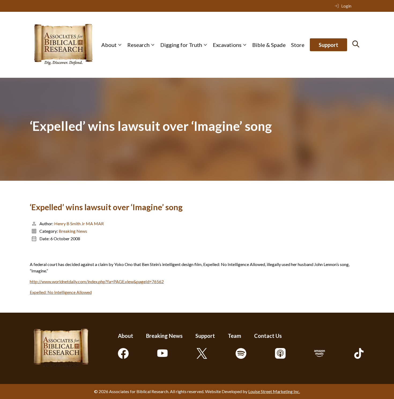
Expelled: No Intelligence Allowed (61, 292)
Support (328, 45)
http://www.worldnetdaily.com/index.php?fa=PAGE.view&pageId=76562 (97, 281)
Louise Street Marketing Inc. (274, 391)
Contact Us (268, 335)
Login (346, 5)
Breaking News (73, 231)
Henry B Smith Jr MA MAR (79, 223)
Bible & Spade (269, 45)
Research (138, 45)
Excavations (227, 45)
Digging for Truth (181, 45)
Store (297, 45)
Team (234, 335)
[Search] (356, 44)
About (109, 45)
